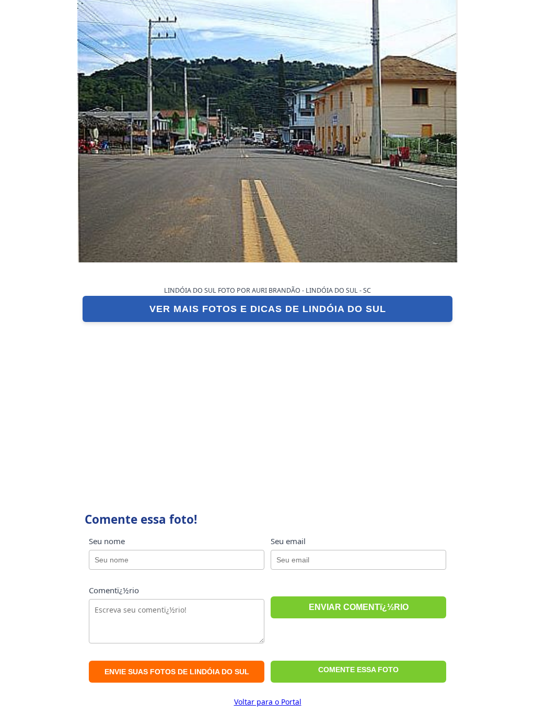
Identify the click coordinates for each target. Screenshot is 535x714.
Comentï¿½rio (114, 590)
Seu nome (107, 541)
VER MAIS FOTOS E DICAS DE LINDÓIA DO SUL (267, 309)
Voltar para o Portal (267, 702)
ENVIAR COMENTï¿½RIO (359, 607)
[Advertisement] (267, 405)
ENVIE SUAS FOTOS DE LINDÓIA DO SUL (176, 671)
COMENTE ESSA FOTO (358, 669)
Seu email (288, 541)
